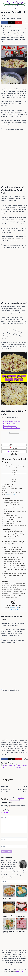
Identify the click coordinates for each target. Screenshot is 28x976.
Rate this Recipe (15, 451)
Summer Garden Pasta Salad (12, 422)
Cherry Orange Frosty (22, 789)
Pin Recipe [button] (14, 448)
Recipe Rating (5, 810)
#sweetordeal (14, 609)
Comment (4, 817)
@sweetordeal (14, 607)
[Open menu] (15, 8)
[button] (11, 454)
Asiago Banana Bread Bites (5, 789)
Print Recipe (15, 445)
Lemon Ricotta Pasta (9, 426)
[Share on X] (11, 22)
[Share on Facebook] (4, 22)
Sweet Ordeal (5, 18)
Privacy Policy (21, 971)
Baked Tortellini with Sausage (12, 428)
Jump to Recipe (7, 26)
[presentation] (9, 891)
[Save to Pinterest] (18, 22)
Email (3, 846)
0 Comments (4, 19)
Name (3, 839)
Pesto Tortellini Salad (9, 424)
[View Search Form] (12, 8)
